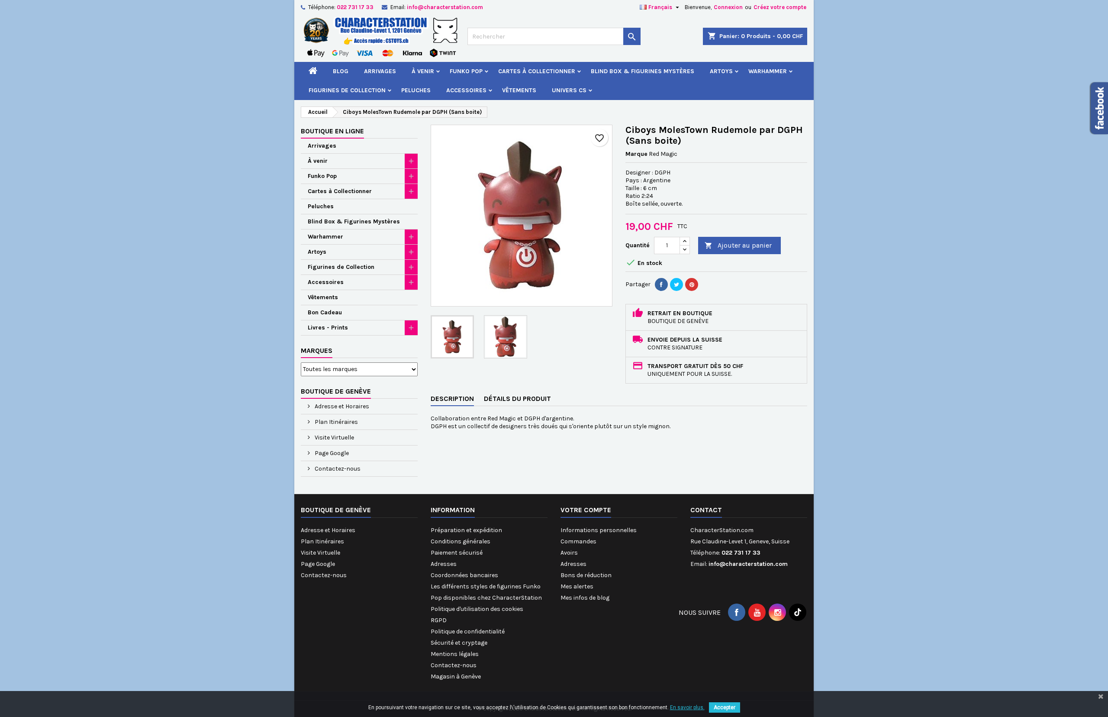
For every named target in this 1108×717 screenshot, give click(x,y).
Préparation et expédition (466, 530)
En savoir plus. (687, 707)
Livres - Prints (328, 327)
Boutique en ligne (332, 131)
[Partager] (661, 284)
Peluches (416, 90)
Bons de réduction (586, 575)
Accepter (724, 707)
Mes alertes (576, 586)
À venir (423, 71)
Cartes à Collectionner (536, 71)
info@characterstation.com (445, 7)
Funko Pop (466, 71)
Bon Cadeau (325, 312)
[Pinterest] (691, 284)
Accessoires (466, 90)
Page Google (331, 453)
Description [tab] (452, 398)
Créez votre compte (780, 7)
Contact (706, 510)
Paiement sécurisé (457, 552)
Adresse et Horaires (341, 406)
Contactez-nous (337, 468)
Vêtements (519, 90)
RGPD (439, 620)
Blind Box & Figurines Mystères (642, 71)
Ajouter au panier (738, 245)
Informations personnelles (598, 530)
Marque (636, 154)
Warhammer (767, 71)
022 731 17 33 (355, 7)
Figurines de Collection (347, 90)
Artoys (721, 71)
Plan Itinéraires (335, 422)
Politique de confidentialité (468, 631)
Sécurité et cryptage (459, 642)
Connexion (728, 7)
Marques (316, 350)
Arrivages (380, 71)
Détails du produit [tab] (517, 398)
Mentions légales (455, 654)
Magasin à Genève (456, 676)
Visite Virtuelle (333, 437)
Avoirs (569, 552)
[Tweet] (676, 284)
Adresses (444, 564)
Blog (340, 71)
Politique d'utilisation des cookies (477, 609)
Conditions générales (460, 541)
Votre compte (585, 510)
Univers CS (569, 90)
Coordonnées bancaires (464, 575)
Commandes (578, 541)
